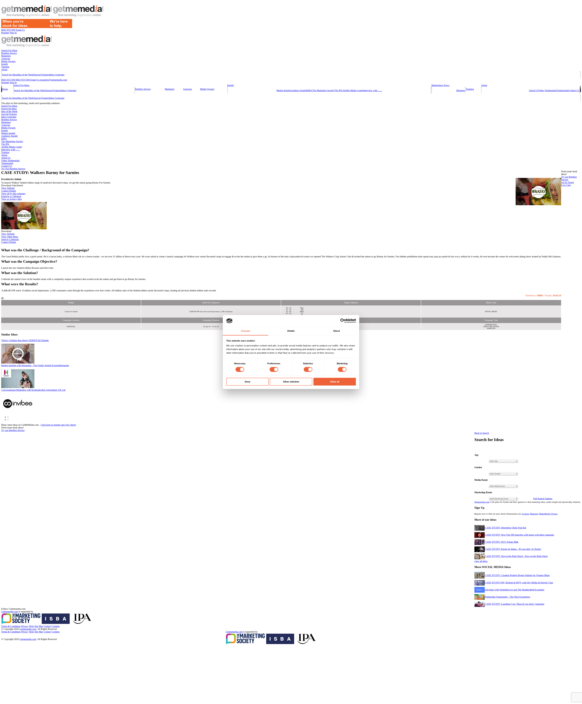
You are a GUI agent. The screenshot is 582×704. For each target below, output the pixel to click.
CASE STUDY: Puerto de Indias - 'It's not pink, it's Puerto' (513, 549)
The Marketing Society (323, 90)
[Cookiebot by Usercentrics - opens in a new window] (342, 320)
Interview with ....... (372, 90)
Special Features (41, 74)
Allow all (334, 381)
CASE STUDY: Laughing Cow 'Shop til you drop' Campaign (514, 604)
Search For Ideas (9, 50)
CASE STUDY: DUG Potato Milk (501, 542)
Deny (247, 381)
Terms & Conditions (11, 626)
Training (5, 67)
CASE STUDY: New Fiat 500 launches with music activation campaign (519, 535)
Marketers (6, 56)
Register (5, 82)
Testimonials (563, 90)
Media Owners (8, 61)
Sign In (13, 82)
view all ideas (480, 561)
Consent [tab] (245, 331)
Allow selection (291, 381)
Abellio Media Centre (353, 90)
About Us (533, 90)
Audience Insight (298, 90)
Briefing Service (9, 53)
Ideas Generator (56, 74)
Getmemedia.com (481, 501)
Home (5, 89)
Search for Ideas (9, 74)
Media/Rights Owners (548, 513)
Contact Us (574, 90)
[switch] (274, 369)
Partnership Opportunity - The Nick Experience (507, 597)
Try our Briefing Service (13, 430)
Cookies (56, 626)
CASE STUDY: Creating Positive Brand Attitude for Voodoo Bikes (517, 575)
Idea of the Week (25, 74)
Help (31, 626)
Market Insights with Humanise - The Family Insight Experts (35, 365)
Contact (47, 626)
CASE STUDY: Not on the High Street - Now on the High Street (516, 556)
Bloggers (460, 90)
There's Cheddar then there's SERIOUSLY (25, 340)
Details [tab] (291, 331)
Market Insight (283, 90)
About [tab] (336, 331)
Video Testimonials (547, 90)
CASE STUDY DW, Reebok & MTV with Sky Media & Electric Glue (519, 582)
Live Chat (566, 185)
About (4, 69)
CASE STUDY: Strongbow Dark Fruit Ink (505, 527)
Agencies (5, 58)
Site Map (38, 626)
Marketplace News (440, 85)
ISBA (309, 90)
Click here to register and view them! (58, 425)
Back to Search (481, 433)
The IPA (338, 90)
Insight (4, 64)
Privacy (24, 626)
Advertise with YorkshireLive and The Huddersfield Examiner (514, 589)
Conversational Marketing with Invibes (33, 390)
